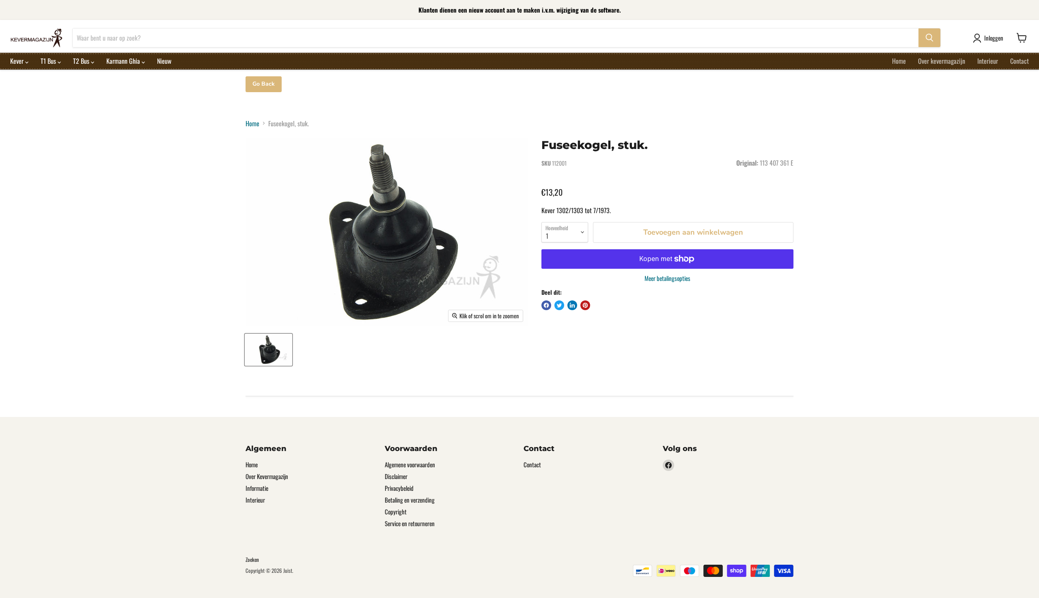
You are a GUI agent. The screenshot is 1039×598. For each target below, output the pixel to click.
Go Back (263, 84)
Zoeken (252, 559)
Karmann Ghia (124, 61)
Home (899, 61)
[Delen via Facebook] (546, 305)
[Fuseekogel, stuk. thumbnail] (268, 350)
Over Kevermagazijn (267, 476)
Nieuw (164, 61)
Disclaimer (396, 476)
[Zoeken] (929, 37)
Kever (17, 61)
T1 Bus (49, 61)
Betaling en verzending (410, 499)
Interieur (987, 61)
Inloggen (993, 37)
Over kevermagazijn (941, 61)
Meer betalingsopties (667, 278)
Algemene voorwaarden (410, 464)
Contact (1019, 61)
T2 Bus (82, 61)
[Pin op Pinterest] (585, 305)
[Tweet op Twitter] (559, 305)
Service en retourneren (410, 523)
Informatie (257, 488)
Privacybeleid (399, 488)
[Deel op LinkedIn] (572, 305)
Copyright (396, 511)
